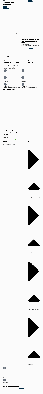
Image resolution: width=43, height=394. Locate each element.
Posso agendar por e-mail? (30, 364)
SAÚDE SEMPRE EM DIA (7, 63)
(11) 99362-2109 (6, 135)
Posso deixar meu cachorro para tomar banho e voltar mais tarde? (34, 196)
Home (3, 0)
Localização (10, 0)
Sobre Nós (7, 0)
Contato (13, 0)
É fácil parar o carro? (30, 252)
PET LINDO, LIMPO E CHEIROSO (32, 63)
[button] (3, 101)
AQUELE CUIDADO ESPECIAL (20, 63)
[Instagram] (3, 377)
